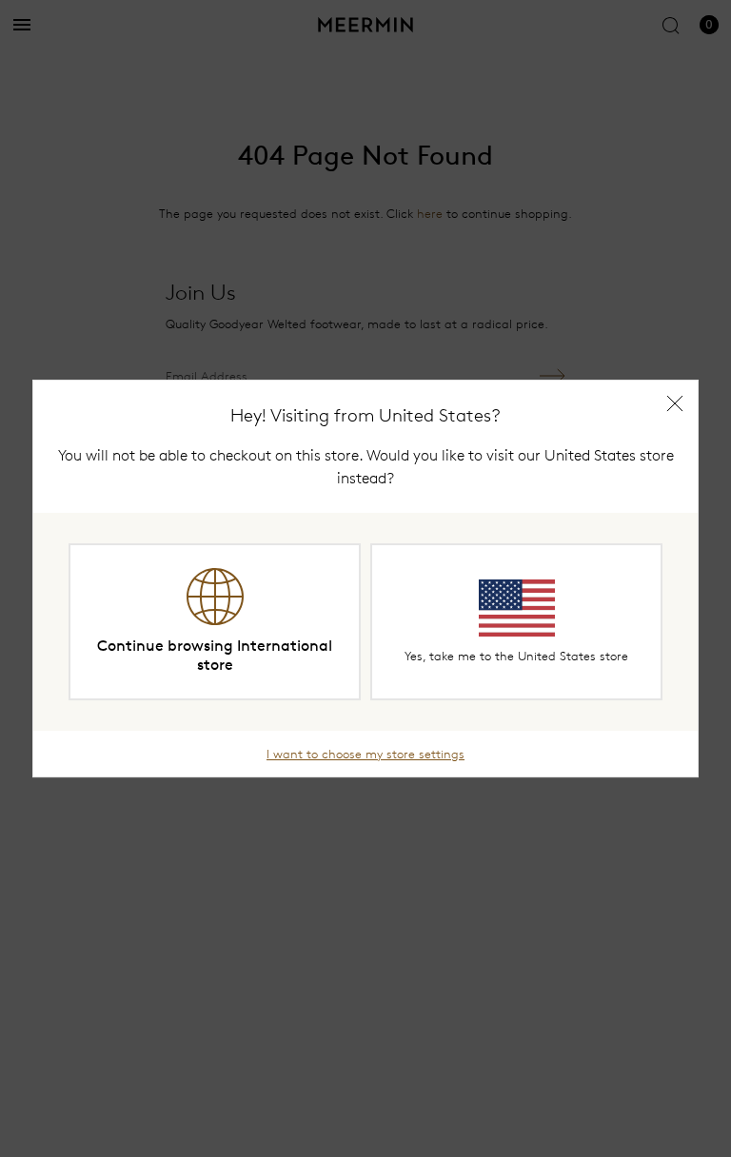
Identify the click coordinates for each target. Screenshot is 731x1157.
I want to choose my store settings (365, 753)
